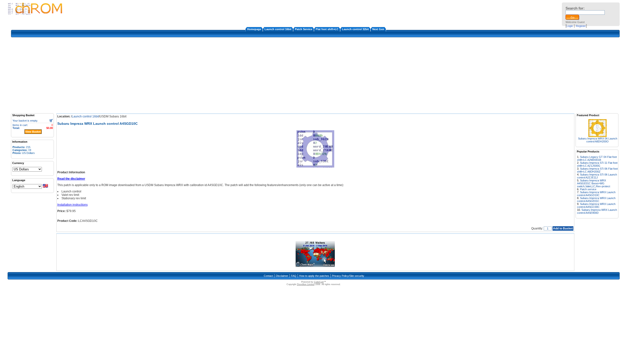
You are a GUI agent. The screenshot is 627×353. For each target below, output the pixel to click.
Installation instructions (72, 204)
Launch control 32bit (355, 29)
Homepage (254, 29)
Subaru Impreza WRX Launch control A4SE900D (597, 211)
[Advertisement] (315, 75)
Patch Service (303, 29)
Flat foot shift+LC (327, 29)
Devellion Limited (305, 284)
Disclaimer (282, 275)
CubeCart (319, 282)
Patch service (588, 189)
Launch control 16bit (278, 29)
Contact (268, 275)
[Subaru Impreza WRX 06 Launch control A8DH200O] (597, 136)
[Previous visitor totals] (315, 266)
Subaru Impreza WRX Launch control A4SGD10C (596, 194)
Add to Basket (563, 228)
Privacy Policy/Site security (348, 275)
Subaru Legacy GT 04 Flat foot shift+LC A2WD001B (597, 158)
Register (581, 26)
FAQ (293, 275)
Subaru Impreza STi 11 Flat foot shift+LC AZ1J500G (597, 164)
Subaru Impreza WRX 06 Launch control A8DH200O (597, 140)
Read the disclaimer (71, 178)
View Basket (33, 131)
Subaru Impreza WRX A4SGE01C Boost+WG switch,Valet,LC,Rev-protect (593, 183)
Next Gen (378, 29)
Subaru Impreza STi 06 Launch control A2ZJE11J (597, 176)
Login (570, 26)
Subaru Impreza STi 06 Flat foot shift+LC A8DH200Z (597, 170)
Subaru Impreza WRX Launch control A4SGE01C (596, 199)
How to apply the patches (314, 275)
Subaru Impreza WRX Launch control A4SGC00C (596, 205)
